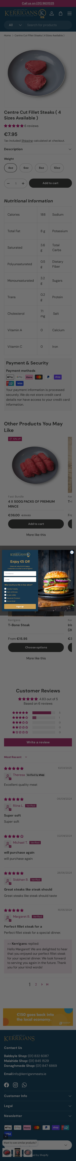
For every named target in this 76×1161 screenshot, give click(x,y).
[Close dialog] (71, 552)
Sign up (20, 606)
